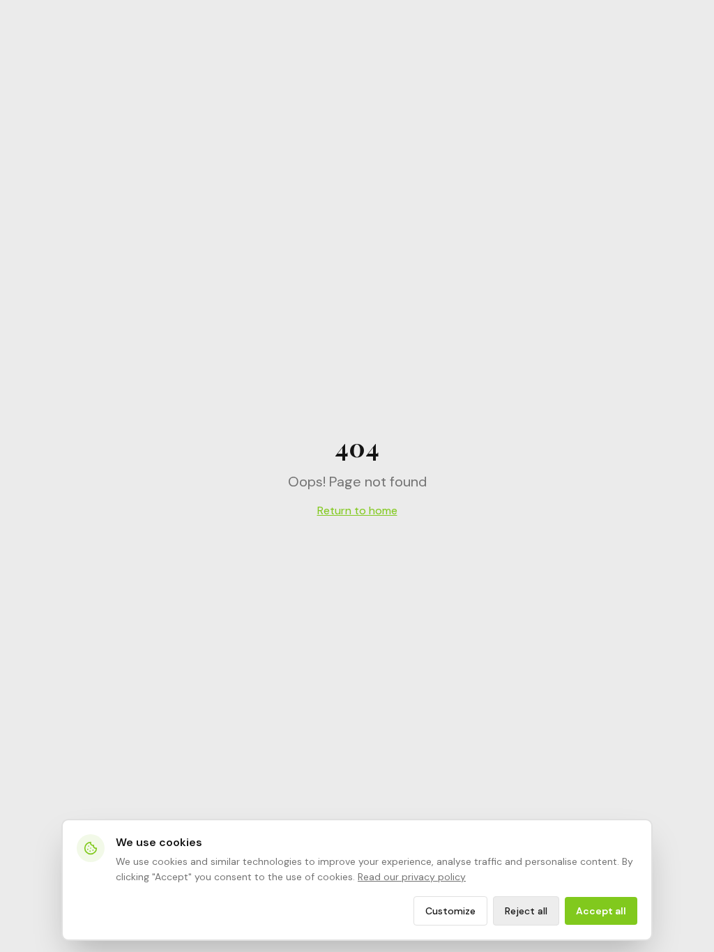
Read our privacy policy (412, 876)
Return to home (357, 510)
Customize (450, 911)
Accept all (601, 911)
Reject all (526, 911)
